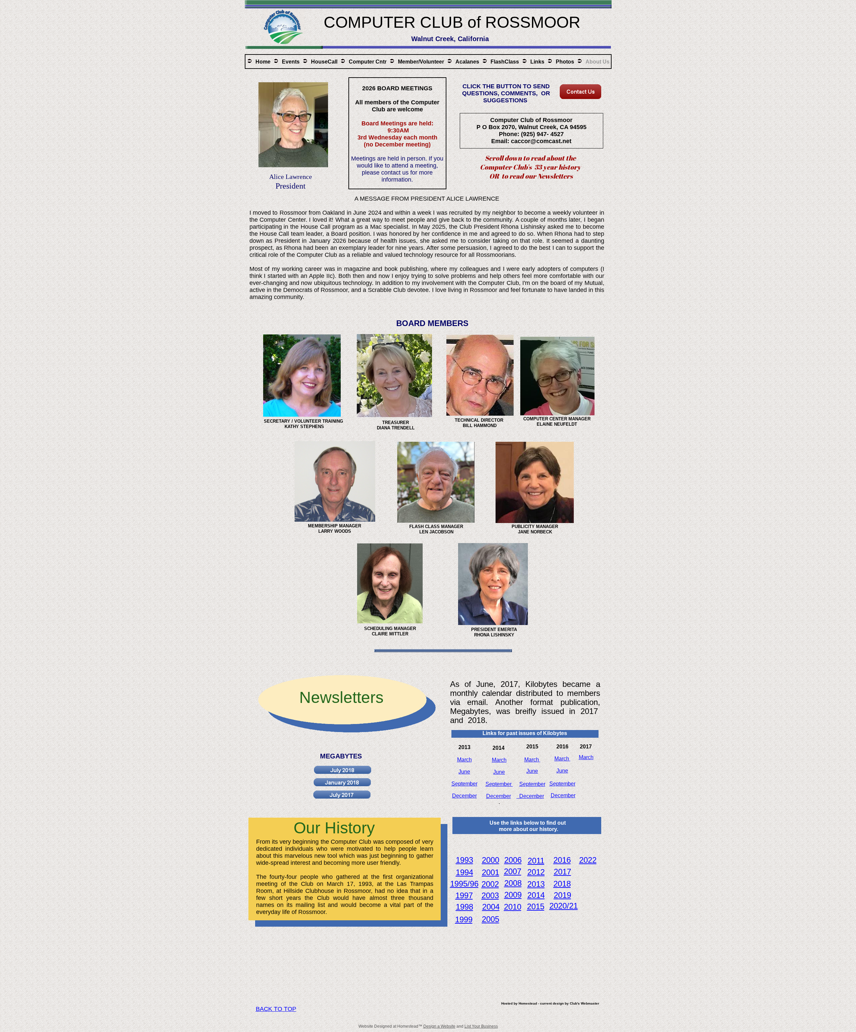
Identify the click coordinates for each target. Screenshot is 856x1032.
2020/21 (563, 905)
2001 (490, 872)
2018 (562, 883)
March (531, 759)
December (531, 796)
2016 (562, 859)
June (532, 771)
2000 (490, 859)
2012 (536, 871)
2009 (513, 894)
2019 (562, 895)
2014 (536, 895)
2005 (490, 919)
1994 (464, 872)
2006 (513, 859)
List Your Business (481, 1026)
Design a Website (439, 1026)
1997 (464, 895)
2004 (491, 906)
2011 (536, 860)
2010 (512, 906)
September (532, 784)
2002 (490, 884)
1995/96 (464, 883)
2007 (512, 871)
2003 (490, 895)
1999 (463, 919)
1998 (464, 906)
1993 (464, 859)
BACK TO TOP (276, 1009)
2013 (536, 884)
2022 (588, 859)
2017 (562, 871)
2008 (513, 883)
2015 (535, 906)
